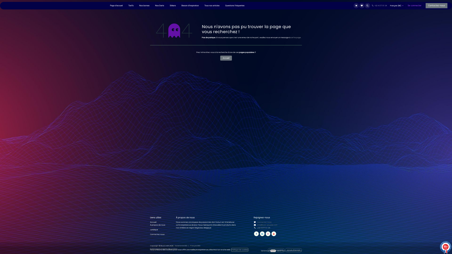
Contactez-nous (436, 5)
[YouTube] (273, 233)
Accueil (226, 58)
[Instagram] (268, 233)
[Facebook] (256, 233)
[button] (367, 5)
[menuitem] (116, 5)
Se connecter (414, 5)
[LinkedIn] (262, 233)
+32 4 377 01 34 (263, 228)
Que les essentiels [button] (276, 250)
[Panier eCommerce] (356, 5)
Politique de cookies (240, 250)
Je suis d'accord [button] (293, 250)
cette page (296, 37)
